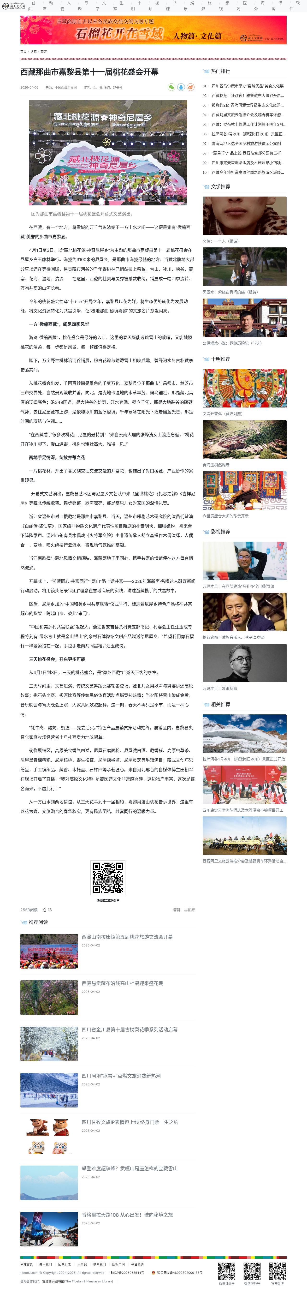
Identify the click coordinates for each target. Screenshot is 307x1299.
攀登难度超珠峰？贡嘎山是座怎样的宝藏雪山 (130, 1169)
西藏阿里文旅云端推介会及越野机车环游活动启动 (254, 114)
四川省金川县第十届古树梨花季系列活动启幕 (130, 1030)
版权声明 (118, 1264)
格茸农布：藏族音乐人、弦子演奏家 (233, 637)
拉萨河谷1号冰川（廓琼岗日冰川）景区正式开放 (253, 134)
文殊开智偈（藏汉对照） (224, 413)
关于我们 (45, 1264)
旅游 (44, 51)
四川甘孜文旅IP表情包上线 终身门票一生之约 (130, 1122)
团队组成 (64, 1264)
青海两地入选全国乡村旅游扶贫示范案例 (246, 143)
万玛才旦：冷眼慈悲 (220, 688)
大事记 (82, 1264)
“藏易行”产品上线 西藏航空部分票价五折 (246, 153)
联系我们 (99, 1264)
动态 (33, 51)
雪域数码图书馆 (53, 1281)
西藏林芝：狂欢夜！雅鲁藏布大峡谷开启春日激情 (254, 95)
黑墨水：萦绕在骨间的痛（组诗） (231, 292)
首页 (23, 51)
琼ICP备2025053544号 (127, 1273)
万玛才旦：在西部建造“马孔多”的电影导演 (239, 586)
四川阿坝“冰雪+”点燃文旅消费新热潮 (121, 1076)
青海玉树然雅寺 (216, 464)
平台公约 (137, 1264)
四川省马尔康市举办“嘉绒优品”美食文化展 (248, 86)
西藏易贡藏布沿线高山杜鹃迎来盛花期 (122, 983)
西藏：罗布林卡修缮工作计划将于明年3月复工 (251, 124)
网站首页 (26, 1264)
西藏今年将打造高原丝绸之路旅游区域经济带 (250, 172)
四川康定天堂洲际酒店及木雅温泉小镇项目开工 (252, 162)
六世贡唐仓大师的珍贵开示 (226, 516)
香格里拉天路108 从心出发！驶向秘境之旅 (127, 1215)
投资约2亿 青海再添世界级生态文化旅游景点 (250, 105)
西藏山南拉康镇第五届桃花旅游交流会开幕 (127, 937)
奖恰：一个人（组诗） (222, 241)
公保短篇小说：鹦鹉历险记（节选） (233, 343)
